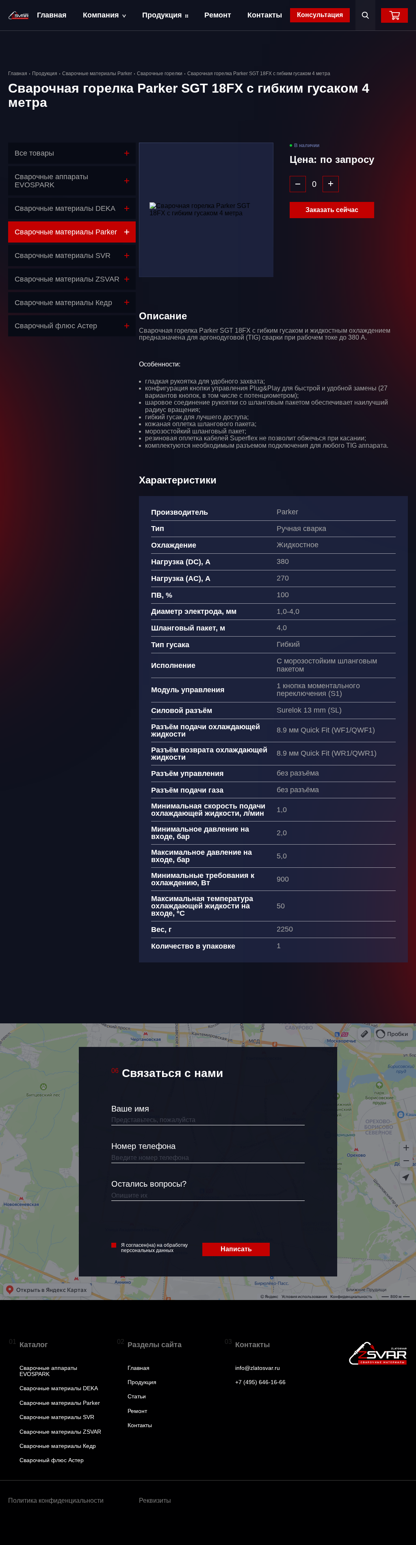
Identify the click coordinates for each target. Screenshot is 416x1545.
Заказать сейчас (332, 209)
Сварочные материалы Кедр (58, 1446)
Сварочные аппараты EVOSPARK (48, 1371)
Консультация (320, 14)
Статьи (137, 1396)
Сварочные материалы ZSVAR (60, 1432)
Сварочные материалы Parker (97, 73)
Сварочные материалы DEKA (59, 1388)
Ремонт (217, 15)
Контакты (264, 15)
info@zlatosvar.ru (257, 1368)
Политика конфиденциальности (56, 1500)
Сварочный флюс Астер (52, 1460)
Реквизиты (155, 1500)
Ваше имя (130, 1108)
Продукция (162, 15)
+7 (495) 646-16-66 (260, 1382)
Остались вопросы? (148, 1183)
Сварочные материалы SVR (57, 1417)
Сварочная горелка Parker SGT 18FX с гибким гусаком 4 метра (258, 73)
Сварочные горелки (159, 73)
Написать (236, 1249)
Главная (52, 15)
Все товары (34, 153)
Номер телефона (143, 1146)
